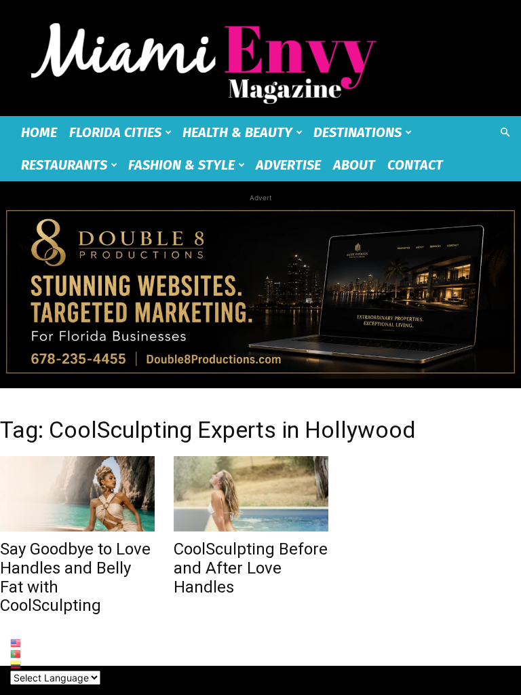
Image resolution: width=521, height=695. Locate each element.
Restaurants (64, 165)
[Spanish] (55, 665)
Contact (415, 165)
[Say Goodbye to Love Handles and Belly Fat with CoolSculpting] (77, 494)
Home (39, 132)
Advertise (288, 165)
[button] (504, 132)
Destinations (357, 132)
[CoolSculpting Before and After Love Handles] (251, 494)
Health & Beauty (237, 132)
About (354, 165)
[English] (55, 643)
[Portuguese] (55, 654)
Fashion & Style (181, 165)
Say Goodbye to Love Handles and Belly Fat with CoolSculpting (75, 577)
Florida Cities (115, 132)
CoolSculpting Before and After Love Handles (251, 568)
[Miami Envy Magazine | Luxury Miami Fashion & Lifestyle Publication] (260, 58)
